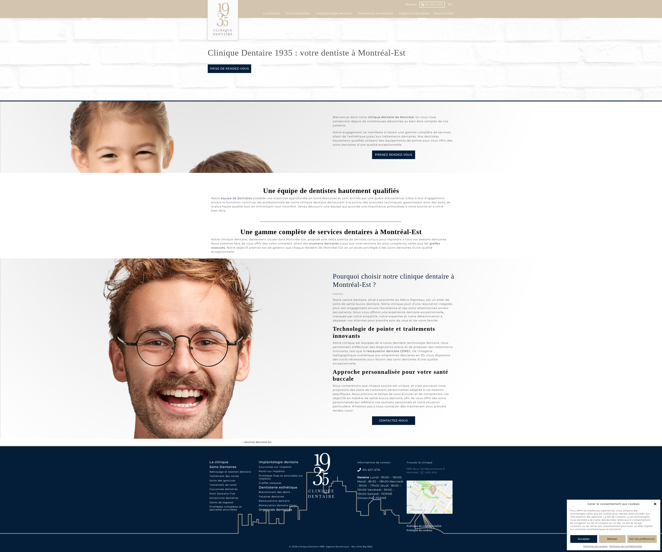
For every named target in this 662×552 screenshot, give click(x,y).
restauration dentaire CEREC (389, 351)
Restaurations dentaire (274, 500)
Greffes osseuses (270, 483)
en (450, 4)
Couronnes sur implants (275, 467)
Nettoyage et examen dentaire (230, 471)
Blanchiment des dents (274, 492)
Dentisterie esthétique (375, 13)
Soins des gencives (222, 480)
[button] (655, 504)
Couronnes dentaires (223, 489)
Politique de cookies (595, 546)
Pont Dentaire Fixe (222, 493)
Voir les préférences (642, 538)
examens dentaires (324, 243)
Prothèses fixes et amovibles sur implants (281, 477)
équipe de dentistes (236, 198)
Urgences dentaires (414, 13)
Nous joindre (443, 13)
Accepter (584, 538)
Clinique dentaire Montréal (225, 442)
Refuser (612, 538)
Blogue (411, 4)
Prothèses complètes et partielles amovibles (225, 508)
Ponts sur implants (272, 471)
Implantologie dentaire (334, 13)
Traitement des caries (224, 476)
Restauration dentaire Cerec (278, 505)
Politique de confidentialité (625, 546)
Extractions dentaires (223, 498)
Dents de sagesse (221, 502)
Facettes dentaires (271, 496)
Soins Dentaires (298, 13)
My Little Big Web (362, 546)
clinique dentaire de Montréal (391, 117)
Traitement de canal (223, 484)
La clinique (271, 13)
